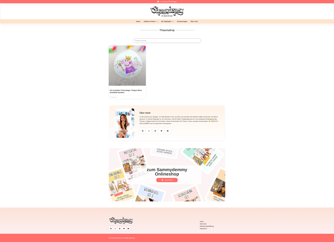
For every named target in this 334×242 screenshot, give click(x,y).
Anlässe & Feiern (149, 21)
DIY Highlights (166, 21)
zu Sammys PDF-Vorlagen (168, 1)
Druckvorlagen (182, 21)
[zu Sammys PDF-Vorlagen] (158, 1)
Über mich (194, 21)
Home (138, 21)
